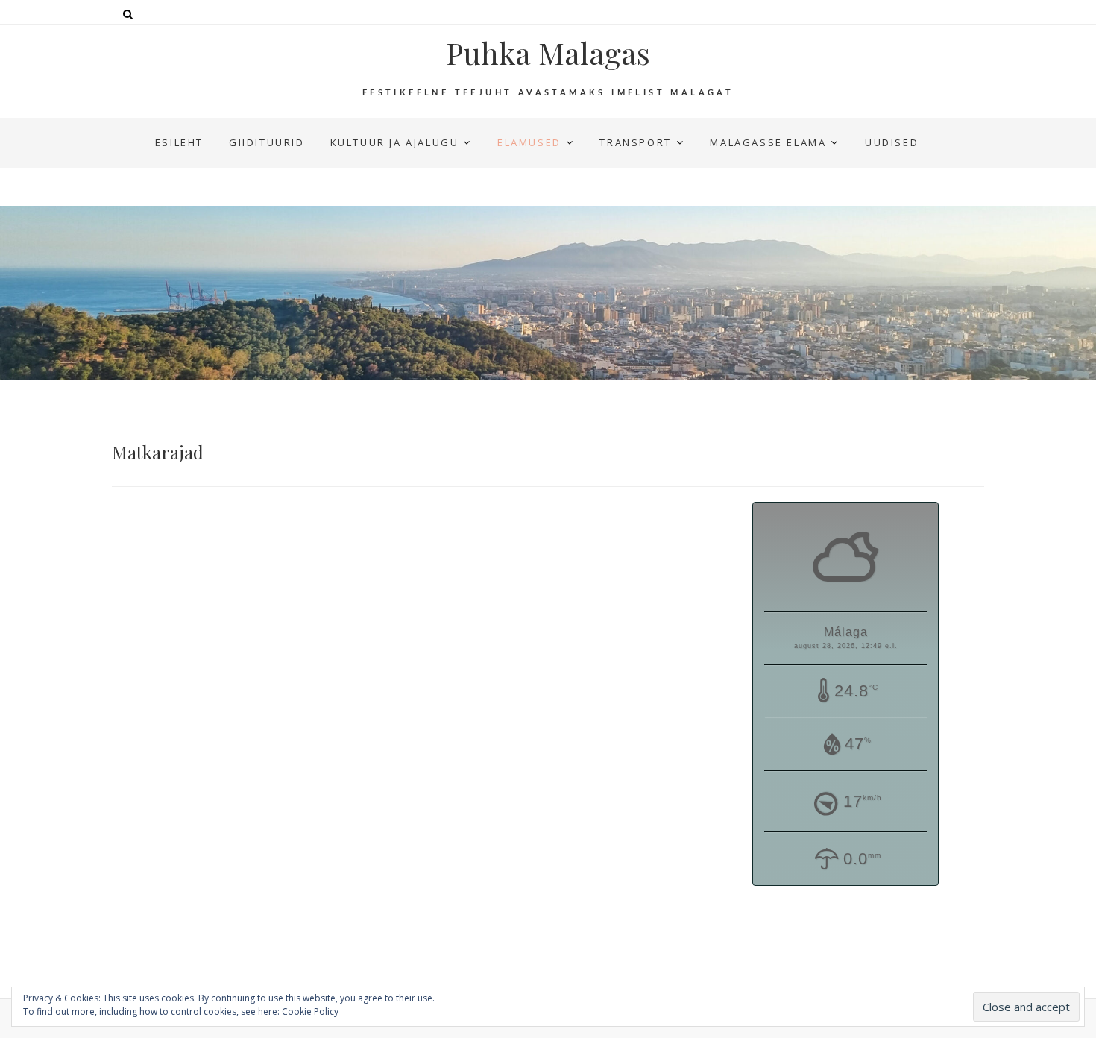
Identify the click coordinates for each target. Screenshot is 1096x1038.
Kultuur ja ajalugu (394, 142)
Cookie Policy (310, 1011)
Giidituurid (267, 142)
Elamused (529, 142)
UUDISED (892, 142)
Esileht (179, 142)
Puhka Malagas (548, 53)
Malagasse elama (768, 142)
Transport (635, 142)
